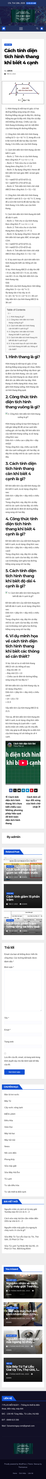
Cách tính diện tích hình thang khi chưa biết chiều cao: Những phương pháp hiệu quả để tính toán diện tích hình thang (14, 810)
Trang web (8, 1042)
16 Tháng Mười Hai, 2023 (19, 1291)
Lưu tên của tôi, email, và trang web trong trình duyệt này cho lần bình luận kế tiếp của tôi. (22, 1061)
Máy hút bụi (9, 1133)
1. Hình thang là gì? (16, 317)
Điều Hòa (8, 1120)
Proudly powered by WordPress (15, 1464)
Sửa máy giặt (10, 1166)
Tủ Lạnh (8, 1179)
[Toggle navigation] (21, 28)
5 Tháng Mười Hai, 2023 (18, 1346)
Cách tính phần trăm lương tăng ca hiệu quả (22, 925)
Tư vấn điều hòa (11, 1185)
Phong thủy (9, 1159)
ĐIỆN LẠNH (9, 1114)
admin (10, 71)
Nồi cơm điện (10, 1153)
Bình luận (9, 967)
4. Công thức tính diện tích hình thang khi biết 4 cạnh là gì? (21, 333)
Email (7, 1030)
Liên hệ (30, 1473)
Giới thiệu (22, 1473)
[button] (37, 28)
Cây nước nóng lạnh (13, 1107)
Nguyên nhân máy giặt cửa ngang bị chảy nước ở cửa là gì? (22, 1342)
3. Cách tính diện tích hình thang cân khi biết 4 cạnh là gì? (21, 327)
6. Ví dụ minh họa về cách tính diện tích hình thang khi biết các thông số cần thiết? (23, 346)
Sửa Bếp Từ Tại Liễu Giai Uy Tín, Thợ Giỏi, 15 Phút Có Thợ (22, 1369)
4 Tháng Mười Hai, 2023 (18, 1374)
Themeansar (22, 1467)
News (7, 1146)
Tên (6, 1018)
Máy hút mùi (9, 1140)
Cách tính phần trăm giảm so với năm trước (22, 871)
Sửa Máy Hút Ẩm (12, 1172)
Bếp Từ (7, 1101)
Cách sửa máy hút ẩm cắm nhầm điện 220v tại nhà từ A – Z (21, 1314)
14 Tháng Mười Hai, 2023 (19, 1318)
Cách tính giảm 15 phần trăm (23, 898)
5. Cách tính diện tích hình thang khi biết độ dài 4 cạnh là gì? (23, 338)
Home (15, 1473)
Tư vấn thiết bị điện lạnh (15, 1192)
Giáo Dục (8, 44)
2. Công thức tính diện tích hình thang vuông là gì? (21, 321)
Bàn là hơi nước (11, 1095)
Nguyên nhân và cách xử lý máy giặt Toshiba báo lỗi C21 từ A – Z (22, 1286)
